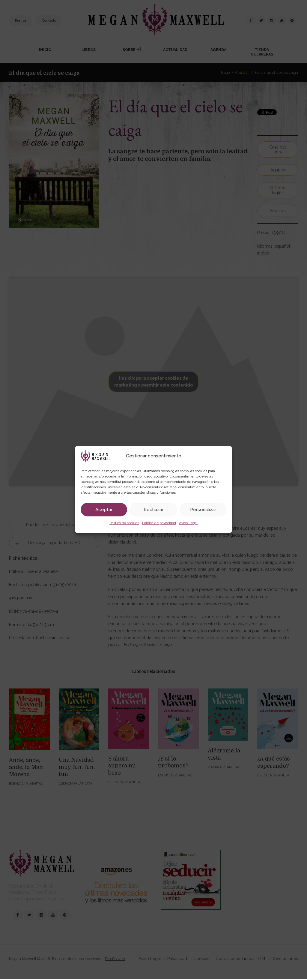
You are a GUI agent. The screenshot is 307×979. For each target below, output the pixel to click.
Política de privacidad (159, 523)
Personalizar (203, 509)
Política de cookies (124, 523)
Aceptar (103, 509)
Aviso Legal (188, 523)
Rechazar (153, 509)
